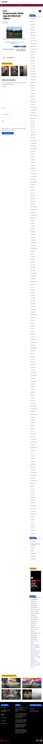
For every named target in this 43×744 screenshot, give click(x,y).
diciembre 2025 (33, 40)
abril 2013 (32, 461)
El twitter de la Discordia (9, 49)
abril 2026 (32, 29)
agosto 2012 (33, 483)
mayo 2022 (33, 159)
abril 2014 (32, 428)
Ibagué (32, 643)
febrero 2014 (33, 433)
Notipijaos (32, 547)
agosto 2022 (33, 151)
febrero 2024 (33, 101)
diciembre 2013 (33, 439)
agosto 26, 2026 (6, 686)
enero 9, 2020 (35, 587)
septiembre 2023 (34, 115)
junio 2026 (33, 24)
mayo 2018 (33, 292)
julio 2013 (32, 453)
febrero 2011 (33, 533)
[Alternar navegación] (20, 5)
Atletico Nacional (33, 603)
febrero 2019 (33, 267)
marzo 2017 (33, 331)
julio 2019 (32, 253)
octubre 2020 (33, 212)
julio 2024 (32, 87)
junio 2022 (33, 157)
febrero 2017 (33, 334)
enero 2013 (33, 469)
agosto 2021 (33, 184)
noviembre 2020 (34, 209)
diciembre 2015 (33, 372)
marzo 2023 (33, 132)
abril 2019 (32, 262)
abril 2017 (32, 328)
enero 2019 (33, 270)
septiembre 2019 (34, 248)
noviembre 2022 (34, 143)
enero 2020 (33, 237)
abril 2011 (32, 527)
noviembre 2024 (34, 76)
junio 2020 (33, 223)
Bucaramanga (33, 609)
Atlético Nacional (33, 605)
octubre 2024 (33, 79)
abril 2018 (32, 295)
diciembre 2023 (33, 107)
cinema (32, 611)
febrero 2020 (33, 234)
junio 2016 (33, 356)
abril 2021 (32, 195)
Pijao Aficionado (34, 553)
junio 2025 (33, 57)
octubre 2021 (33, 179)
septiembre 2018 (34, 281)
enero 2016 (33, 370)
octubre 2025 (33, 46)
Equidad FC (33, 631)
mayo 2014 (33, 425)
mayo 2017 (33, 325)
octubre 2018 (33, 278)
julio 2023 (32, 121)
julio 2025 (32, 54)
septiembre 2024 (34, 82)
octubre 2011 (33, 511)
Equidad (36, 629)
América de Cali (33, 601)
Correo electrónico (5, 114)
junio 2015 (33, 389)
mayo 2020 (33, 226)
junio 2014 (33, 422)
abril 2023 (32, 129)
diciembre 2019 (33, 240)
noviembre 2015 (34, 375)
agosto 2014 (33, 417)
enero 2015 (33, 403)
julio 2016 (32, 353)
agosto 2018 (33, 284)
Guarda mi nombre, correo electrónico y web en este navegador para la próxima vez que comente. (13, 129)
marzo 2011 (33, 530)
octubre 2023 (33, 112)
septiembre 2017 (34, 314)
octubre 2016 (33, 345)
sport (32, 664)
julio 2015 (32, 386)
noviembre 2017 (34, 309)
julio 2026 (32, 21)
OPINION (32, 550)
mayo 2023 (33, 126)
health (37, 641)
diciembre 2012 (33, 472)
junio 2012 (33, 489)
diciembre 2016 (33, 339)
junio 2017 (33, 323)
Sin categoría (33, 556)
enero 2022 (33, 170)
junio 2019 (33, 256)
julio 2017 (32, 320)
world (32, 666)
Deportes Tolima (33, 623)
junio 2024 (33, 90)
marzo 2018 (33, 298)
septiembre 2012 (34, 480)
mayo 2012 (33, 491)
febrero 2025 (33, 68)
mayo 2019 (33, 259)
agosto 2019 (33, 251)
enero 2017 (33, 336)
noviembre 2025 (34, 43)
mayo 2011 (33, 525)
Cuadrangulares (33, 621)
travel (38, 664)
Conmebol (36, 611)
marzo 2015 (33, 397)
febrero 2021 (33, 201)
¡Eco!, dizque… (33, 541)
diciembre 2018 (33, 273)
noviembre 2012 (34, 475)
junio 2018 (33, 289)
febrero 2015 (33, 400)
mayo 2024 (33, 93)
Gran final (32, 641)
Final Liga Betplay (34, 635)
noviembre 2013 (34, 442)
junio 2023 (33, 123)
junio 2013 (33, 455)
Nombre (3, 108)
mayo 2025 (33, 60)
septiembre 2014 (34, 414)
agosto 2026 (33, 18)
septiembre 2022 (34, 148)
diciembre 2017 (33, 306)
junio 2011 (33, 522)
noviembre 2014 (34, 408)
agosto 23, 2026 (27, 686)
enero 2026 (33, 38)
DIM (38, 627)
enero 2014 (33, 436)
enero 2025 (33, 71)
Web (3, 120)
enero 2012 (33, 502)
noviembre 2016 (34, 342)
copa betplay (33, 615)
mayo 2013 (33, 458)
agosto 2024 (33, 85)
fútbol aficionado (34, 639)
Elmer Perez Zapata (4, 73)
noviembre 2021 (34, 176)
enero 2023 (33, 137)
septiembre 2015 (34, 381)
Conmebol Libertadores (35, 613)
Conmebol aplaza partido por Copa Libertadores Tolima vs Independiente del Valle (20, 725)
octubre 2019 (33, 245)
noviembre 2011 (34, 508)
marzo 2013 (33, 464)
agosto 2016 (33, 350)
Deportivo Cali (33, 625)
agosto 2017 (33, 317)
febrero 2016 (33, 367)
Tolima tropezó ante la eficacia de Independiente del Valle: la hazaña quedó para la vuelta (21, 720)
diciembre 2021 (33, 173)
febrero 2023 (33, 134)
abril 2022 (32, 162)
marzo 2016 (33, 364)
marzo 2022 (33, 165)
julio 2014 (32, 419)
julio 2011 (32, 519)
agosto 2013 (33, 450)
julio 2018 (32, 287)
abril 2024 (32, 96)
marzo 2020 (33, 231)
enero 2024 (33, 104)
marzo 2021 (33, 198)
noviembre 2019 (34, 242)
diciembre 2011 (33, 505)
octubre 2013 (33, 444)
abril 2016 (32, 361)
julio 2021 (32, 187)
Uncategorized (3, 723)
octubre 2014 (33, 411)
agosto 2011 (33, 516)
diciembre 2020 (33, 206)
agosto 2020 (33, 217)
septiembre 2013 (34, 447)
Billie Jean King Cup (34, 607)
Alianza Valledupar (34, 599)
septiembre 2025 (34, 49)
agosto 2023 (33, 118)
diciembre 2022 (33, 140)
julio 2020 (32, 220)
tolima (35, 664)
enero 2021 (33, 204)
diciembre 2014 (33, 406)
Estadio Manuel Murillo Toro (35, 633)
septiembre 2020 (34, 215)
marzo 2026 (33, 32)
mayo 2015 (33, 392)
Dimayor (32, 629)
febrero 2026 (33, 35)
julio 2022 (32, 154)
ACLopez (6, 21)
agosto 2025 (33, 51)
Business (38, 609)
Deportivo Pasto (33, 627)
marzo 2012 (33, 497)
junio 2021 (33, 190)
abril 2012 (32, 494)
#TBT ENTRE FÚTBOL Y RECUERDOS (34, 580)
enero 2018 (33, 303)
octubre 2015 (33, 378)
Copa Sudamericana (34, 619)
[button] (39, 5)
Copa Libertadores (34, 617)
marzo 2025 (33, 65)
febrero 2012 (33, 500)
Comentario (4, 86)
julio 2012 (32, 486)
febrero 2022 (33, 168)
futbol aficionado (34, 637)
